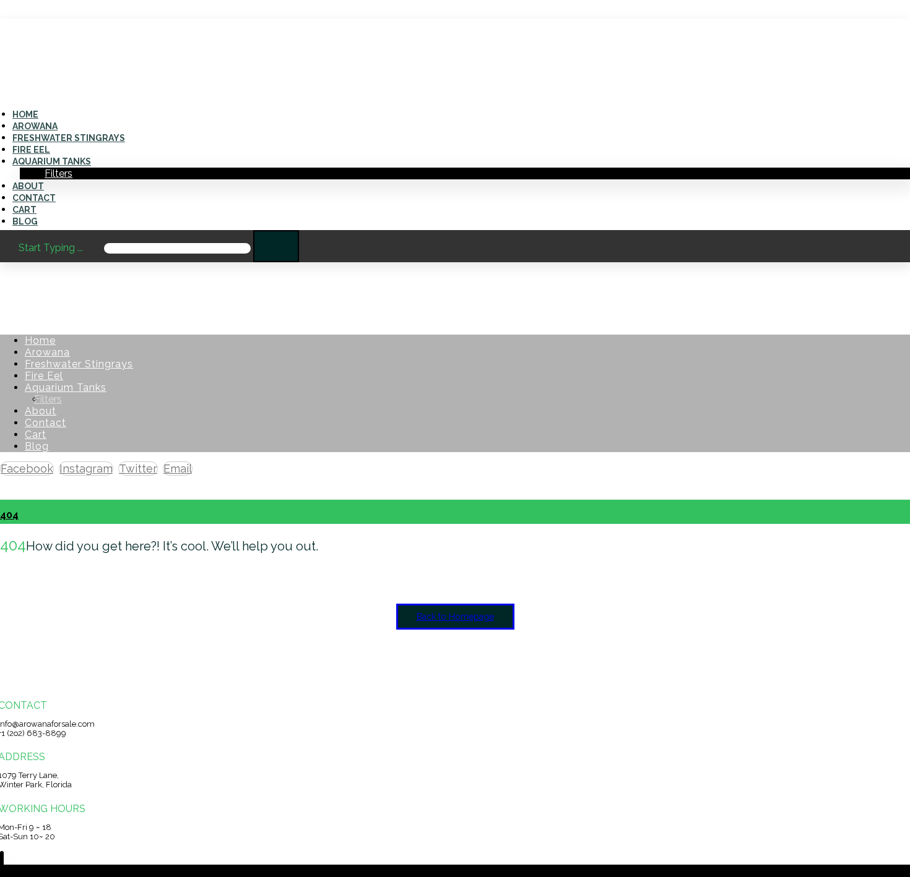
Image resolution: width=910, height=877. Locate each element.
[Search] (276, 246)
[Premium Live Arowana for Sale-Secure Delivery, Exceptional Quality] (34, 84)
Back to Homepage (455, 617)
